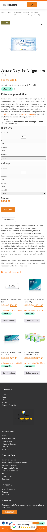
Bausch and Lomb (8, 438)
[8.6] (23, 144)
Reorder (5, 492)
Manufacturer (24, 12)
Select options (9, 320)
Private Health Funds (10, 468)
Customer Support (9, 460)
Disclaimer (6, 479)
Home (3, 12)
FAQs (4, 473)
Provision (5, 449)
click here (5, 114)
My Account (7, 485)
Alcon (4, 436)
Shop (4, 400)
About (4, 397)
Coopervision (7, 441)
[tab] (8, 219)
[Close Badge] (36, 523)
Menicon (5, 447)
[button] (42, 5)
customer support (28, 114)
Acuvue (11, 15)
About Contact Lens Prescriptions (14, 463)
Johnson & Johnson (9, 444)
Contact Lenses (12, 12)
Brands (4, 402)
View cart (5, 495)
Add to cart (8, 209)
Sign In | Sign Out (8, 489)
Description (9, 219)
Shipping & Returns (9, 465)
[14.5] (23, 150)
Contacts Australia (9, 405)
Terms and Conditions (10, 471)
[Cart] (32, 4)
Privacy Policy (7, 476)
